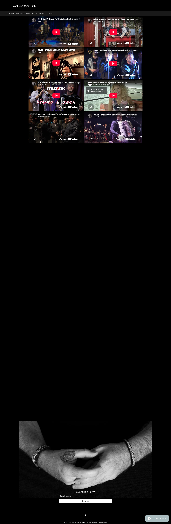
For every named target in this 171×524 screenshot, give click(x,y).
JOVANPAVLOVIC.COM (22, 6)
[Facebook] (82, 515)
